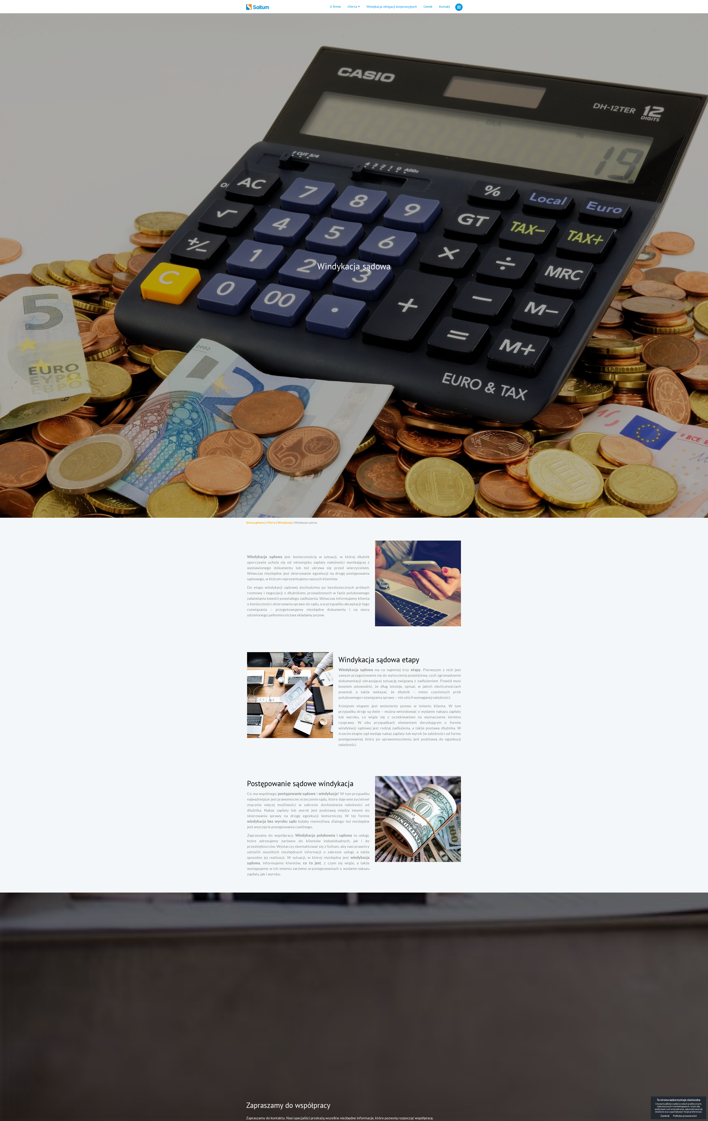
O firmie (335, 6)
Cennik (428, 6)
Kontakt (444, 6)
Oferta (352, 6)
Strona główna (255, 522)
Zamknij (664, 1115)
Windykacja (284, 522)
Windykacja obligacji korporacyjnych (392, 6)
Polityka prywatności (685, 1115)
